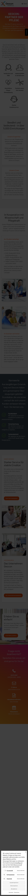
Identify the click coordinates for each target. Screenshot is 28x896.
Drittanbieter (11, 875)
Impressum (11, 892)
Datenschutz (17, 865)
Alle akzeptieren (14, 885)
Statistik (9, 879)
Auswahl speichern (14, 882)
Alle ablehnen (14, 889)
